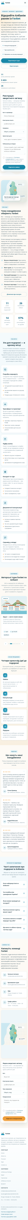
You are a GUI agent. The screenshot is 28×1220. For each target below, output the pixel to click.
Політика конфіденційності (8, 1212)
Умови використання (6, 1214)
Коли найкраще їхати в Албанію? (11, 884)
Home (2, 1153)
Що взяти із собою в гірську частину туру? (12, 929)
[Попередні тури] (6, 644)
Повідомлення (7, 1097)
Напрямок (6, 128)
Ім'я (4, 1073)
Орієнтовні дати (7, 136)
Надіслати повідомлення (14, 1118)
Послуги (3, 1159)
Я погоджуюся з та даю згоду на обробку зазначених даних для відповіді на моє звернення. (14, 160)
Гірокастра (4, 1178)
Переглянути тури (14, 60)
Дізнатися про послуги (14, 294)
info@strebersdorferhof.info (15, 976)
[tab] (8, 643)
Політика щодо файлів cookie (9, 1216)
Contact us (4, 1165)
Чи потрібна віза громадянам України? (10, 893)
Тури (2, 1162)
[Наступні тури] (22, 644)
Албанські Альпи (6, 1181)
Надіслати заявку (14, 167)
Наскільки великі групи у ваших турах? (11, 911)
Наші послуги (14, 66)
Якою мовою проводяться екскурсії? (11, 902)
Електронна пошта (8, 120)
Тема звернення (7, 1089)
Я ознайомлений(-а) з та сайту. (14, 1112)
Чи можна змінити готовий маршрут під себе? (12, 920)
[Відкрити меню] (25, 3)
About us (3, 1156)
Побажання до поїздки (9, 144)
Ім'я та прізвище (7, 112)
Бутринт (3, 1184)
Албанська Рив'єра (6, 1172)
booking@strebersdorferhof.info (16, 984)
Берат (2, 1175)
